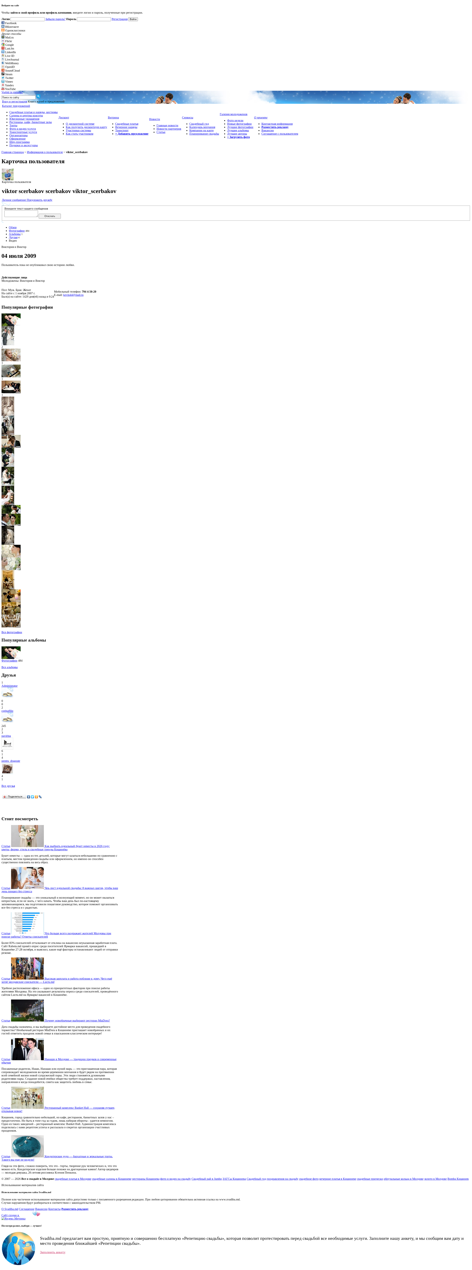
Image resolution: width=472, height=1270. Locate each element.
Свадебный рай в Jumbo (207, 1178)
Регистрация (120, 19)
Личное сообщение (14, 200)
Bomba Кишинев (458, 1178)
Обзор (13, 227)
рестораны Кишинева (145, 1178)
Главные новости (167, 125)
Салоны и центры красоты (26, 115)
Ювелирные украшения (24, 118)
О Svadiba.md (9, 1209)
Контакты (54, 1209)
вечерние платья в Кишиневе (337, 1178)
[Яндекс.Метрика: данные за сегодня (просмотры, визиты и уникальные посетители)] (13, 1218)
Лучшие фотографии (240, 127)
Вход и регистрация (14, 101)
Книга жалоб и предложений (46, 101)
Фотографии (17, 230)
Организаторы (18, 135)
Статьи (161, 132)
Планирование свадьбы (204, 133)
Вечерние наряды (126, 127)
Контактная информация (277, 123)
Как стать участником (79, 133)
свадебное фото (309, 1178)
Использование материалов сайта (22, 1185)
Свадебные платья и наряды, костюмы (33, 112)
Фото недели (235, 120)
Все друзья (8, 785)
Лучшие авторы (237, 133)
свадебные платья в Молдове (73, 1178)
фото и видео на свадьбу (175, 1178)
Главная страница (12, 152)
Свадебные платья (126, 123)
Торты (13, 125)
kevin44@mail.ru (73, 294)
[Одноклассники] (36, 796)
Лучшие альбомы (238, 130)
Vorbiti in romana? (12, 92)
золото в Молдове (435, 1178)
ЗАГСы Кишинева (234, 1178)
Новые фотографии (239, 123)
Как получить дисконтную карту (86, 127)
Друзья (13, 237)
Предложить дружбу (39, 200)
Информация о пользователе (45, 152)
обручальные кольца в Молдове (404, 1178)
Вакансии (267, 130)
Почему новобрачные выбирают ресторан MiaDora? (77, 1020)
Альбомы (15, 234)
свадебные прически (370, 1178)
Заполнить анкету (52, 1252)
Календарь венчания (202, 127)
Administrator (9, 685)
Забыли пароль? (55, 19)
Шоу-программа (19, 142)
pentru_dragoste (10, 760)
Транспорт (122, 130)
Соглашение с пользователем (279, 133)
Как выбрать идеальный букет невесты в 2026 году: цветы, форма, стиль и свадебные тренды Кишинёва (55, 848)
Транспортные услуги (23, 132)
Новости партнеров (169, 128)
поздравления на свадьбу (282, 1178)
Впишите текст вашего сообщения (26, 208)
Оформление (17, 138)
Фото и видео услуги (22, 128)
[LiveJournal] (40, 796)
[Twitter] (32, 796)
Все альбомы (9, 667)
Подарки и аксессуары (23, 145)
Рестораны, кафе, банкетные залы (30, 122)
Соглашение (26, 1209)
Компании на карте (201, 130)
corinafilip (7, 710)
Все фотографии (11, 632)
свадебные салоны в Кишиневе (111, 1178)
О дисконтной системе (80, 123)
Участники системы (78, 130)
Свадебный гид (199, 123)
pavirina (6, 735)
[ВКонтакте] (29, 796)
